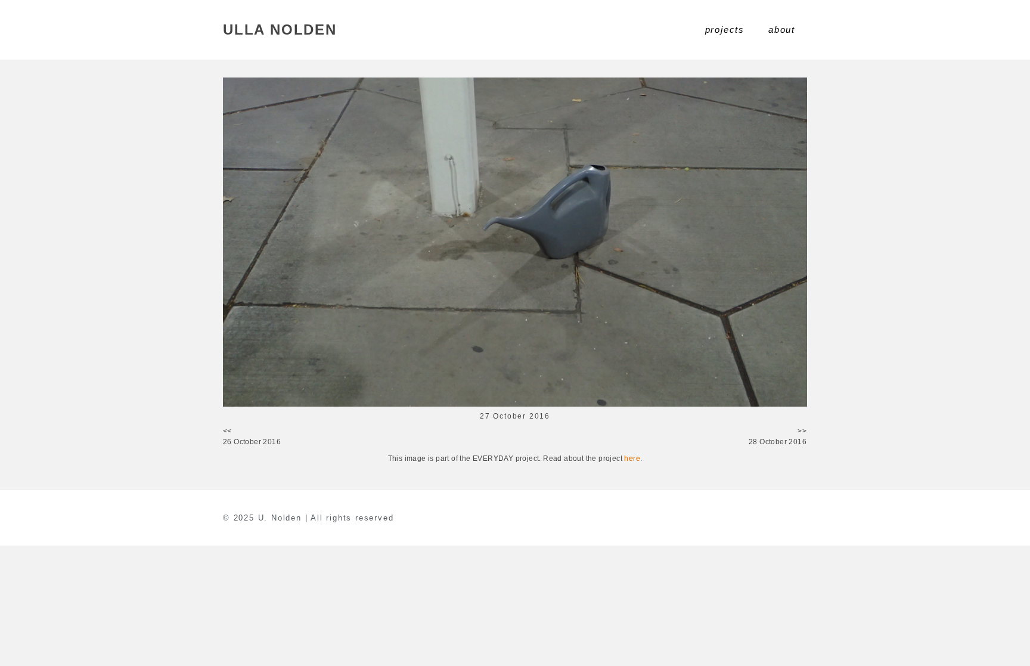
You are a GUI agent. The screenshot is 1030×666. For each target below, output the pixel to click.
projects (724, 29)
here (632, 458)
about (781, 29)
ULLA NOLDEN (280, 29)
